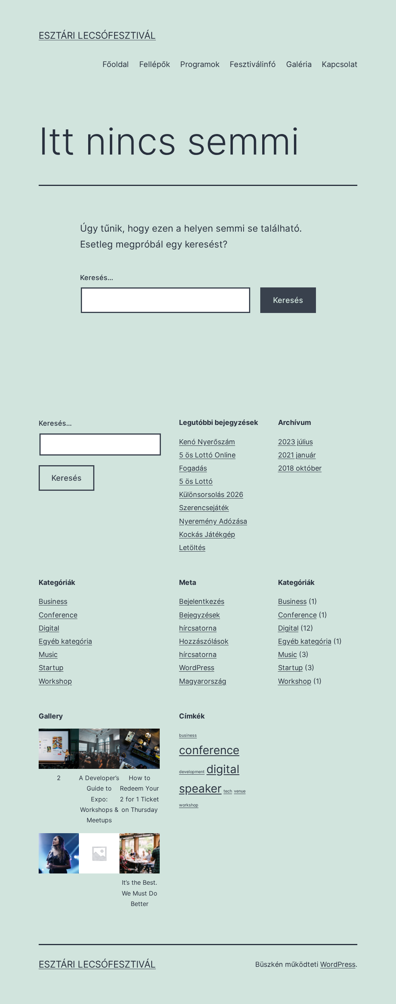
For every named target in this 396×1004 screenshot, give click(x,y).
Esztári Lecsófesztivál (97, 35)
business (188, 735)
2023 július (295, 442)
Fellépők (154, 64)
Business (53, 601)
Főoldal (115, 64)
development (192, 771)
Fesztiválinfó (253, 64)
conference (209, 750)
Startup (51, 668)
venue (240, 791)
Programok (200, 64)
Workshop (55, 681)
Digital (49, 628)
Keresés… (96, 277)
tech (228, 791)
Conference (58, 615)
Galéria (299, 64)
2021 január (297, 455)
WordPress (337, 964)
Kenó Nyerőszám (207, 442)
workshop (188, 805)
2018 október (300, 468)
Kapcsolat (339, 64)
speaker (200, 788)
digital (223, 769)
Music (48, 654)
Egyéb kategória (65, 641)
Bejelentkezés (201, 601)
